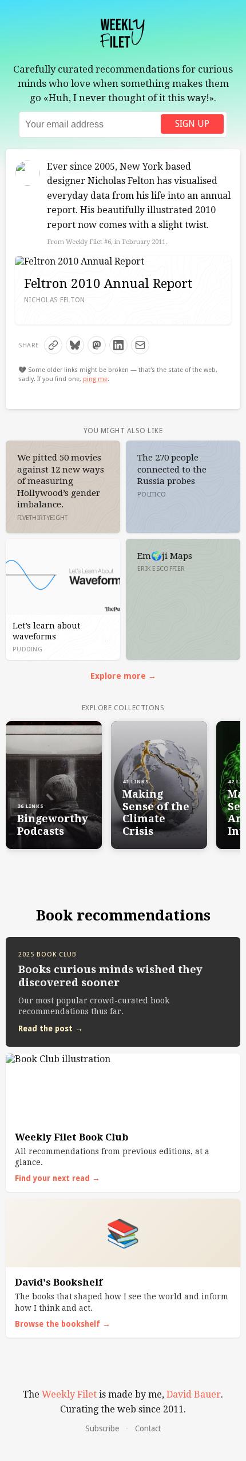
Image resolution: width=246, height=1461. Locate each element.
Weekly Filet (69, 1394)
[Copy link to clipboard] (53, 345)
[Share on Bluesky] (75, 345)
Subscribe (102, 1428)
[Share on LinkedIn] (118, 345)
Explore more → (123, 676)
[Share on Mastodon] (97, 345)
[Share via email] (140, 345)
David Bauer (193, 1394)
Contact (148, 1428)
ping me (95, 379)
